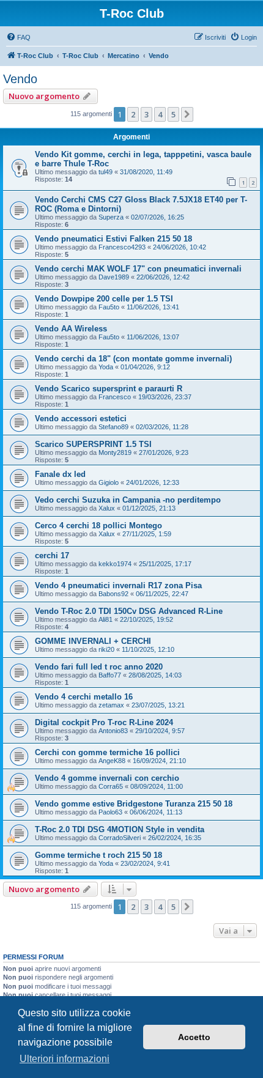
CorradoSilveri (119, 837)
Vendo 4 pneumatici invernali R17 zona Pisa (118, 585)
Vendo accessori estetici (81, 418)
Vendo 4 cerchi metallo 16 (84, 696)
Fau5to (108, 307)
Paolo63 (110, 812)
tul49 (105, 171)
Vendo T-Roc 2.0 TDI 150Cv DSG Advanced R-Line (129, 611)
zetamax (111, 705)
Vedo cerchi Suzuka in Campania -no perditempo (128, 499)
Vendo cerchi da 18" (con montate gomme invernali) (133, 358)
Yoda (105, 367)
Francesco (114, 397)
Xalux (106, 508)
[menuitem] (18, 37)
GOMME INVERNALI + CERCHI (93, 641)
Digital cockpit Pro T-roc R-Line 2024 (104, 722)
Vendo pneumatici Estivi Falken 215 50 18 (113, 238)
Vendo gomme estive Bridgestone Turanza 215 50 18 (133, 803)
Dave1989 (113, 277)
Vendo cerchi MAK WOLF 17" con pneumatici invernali (138, 268)
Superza (111, 217)
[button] (187, 114)
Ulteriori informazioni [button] (64, 1059)
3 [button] (146, 114)
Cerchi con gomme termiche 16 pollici (107, 752)
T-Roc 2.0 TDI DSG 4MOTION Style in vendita (119, 829)
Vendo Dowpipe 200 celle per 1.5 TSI (104, 298)
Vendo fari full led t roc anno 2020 (99, 666)
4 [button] (160, 114)
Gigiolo (108, 482)
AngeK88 (111, 760)
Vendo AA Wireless (71, 328)
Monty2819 (115, 452)
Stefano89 (113, 426)
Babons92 (113, 593)
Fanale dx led (60, 474)
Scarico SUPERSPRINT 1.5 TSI (93, 444)
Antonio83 (113, 730)
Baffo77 (109, 675)
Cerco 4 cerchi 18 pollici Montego (98, 525)
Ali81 (105, 619)
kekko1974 (115, 563)
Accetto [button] (194, 1037)
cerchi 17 (52, 555)
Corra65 (110, 786)
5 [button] (173, 114)
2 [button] (133, 114)
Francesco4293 (122, 247)
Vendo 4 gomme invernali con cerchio (107, 778)
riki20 (106, 649)
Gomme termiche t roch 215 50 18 (98, 855)
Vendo (20, 79)
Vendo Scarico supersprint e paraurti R (108, 388)
